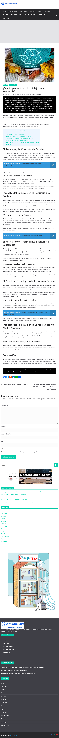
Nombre (4, 426)
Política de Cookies (8, 646)
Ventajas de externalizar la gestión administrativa (13, 494)
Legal (21, 14)
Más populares (13, 84)
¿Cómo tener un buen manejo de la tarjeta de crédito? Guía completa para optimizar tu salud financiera (43, 387)
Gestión (40, 11)
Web (2, 441)
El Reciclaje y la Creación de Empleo (14, 134)
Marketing (14, 14)
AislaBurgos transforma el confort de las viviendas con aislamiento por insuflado (21, 492)
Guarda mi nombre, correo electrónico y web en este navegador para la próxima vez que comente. (29, 452)
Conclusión (7, 144)
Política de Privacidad (8, 649)
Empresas (32, 11)
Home (4, 11)
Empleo (3, 518)
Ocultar (24, 131)
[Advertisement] (29, 32)
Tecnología (5, 18)
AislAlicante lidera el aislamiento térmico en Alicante (14, 499)
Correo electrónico (7, 434)
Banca (27, 14)
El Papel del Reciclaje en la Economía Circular (17, 140)
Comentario (5, 405)
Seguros (33, 14)
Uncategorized (4, 544)
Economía (5, 14)
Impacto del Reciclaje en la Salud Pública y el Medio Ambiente (21, 142)
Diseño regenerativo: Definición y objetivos (15, 384)
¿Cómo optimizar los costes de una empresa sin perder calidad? (17, 497)
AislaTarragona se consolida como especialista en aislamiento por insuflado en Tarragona (23, 502)
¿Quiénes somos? (13, 11)
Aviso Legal (6, 643)
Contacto (5, 640)
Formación (42, 14)
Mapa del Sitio (6, 652)
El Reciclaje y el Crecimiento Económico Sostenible (18, 138)
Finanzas (47, 11)
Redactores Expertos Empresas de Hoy (22, 94)
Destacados (23, 11)
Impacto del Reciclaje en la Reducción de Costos (17, 136)
